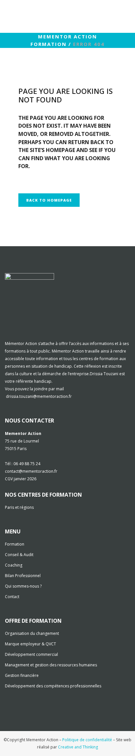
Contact (12, 596)
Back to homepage (49, 200)
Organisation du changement (32, 633)
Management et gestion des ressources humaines (51, 665)
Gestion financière (22, 675)
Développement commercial (31, 654)
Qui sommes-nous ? (23, 586)
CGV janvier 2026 (20, 479)
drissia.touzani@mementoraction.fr (39, 396)
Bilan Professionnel (23, 575)
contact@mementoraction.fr (31, 471)
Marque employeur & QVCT (30, 644)
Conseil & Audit (19, 554)
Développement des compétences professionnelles (53, 686)
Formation (14, 544)
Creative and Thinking (78, 747)
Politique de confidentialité (87, 740)
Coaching (13, 565)
